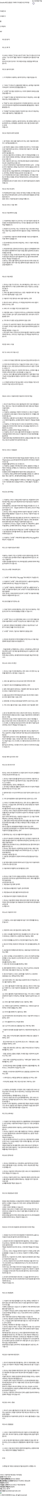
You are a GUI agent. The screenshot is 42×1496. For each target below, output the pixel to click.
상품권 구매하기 (13, 3)
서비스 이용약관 (5, 1475)
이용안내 (21, 3)
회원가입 (39, 1)
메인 (6, 3)
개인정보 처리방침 (16, 1475)
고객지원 (26, 3)
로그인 (34, 1)
